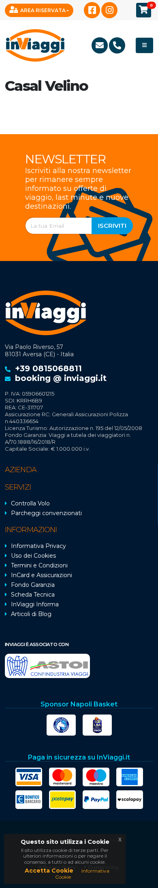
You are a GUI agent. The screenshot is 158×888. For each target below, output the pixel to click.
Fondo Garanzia (33, 584)
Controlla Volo (30, 503)
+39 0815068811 (48, 368)
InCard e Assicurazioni (41, 575)
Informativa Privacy (38, 546)
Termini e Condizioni (39, 565)
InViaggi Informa (35, 604)
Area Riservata (43, 10)
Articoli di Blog (31, 614)
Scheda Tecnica (33, 594)
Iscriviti (112, 225)
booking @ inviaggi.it (61, 378)
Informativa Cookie (82, 873)
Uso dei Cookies (33, 555)
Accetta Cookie (49, 870)
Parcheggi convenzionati (46, 513)
